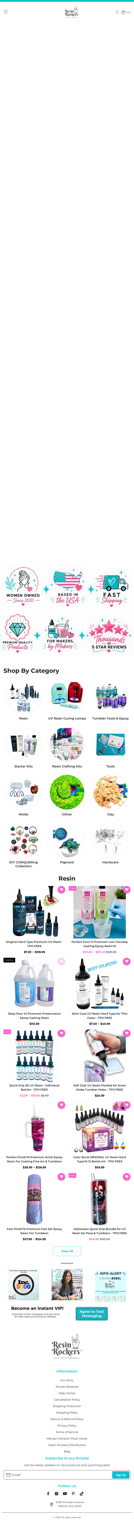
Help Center (67, 1393)
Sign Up (121, 1475)
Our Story (67, 1380)
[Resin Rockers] (71, 12)
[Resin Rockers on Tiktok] (82, 1494)
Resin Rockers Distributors (67, 1445)
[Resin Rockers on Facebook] (48, 1494)
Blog (67, 1451)
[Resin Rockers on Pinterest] (73, 1494)
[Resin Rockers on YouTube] (65, 1494)
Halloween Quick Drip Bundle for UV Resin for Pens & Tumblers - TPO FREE (99, 1231)
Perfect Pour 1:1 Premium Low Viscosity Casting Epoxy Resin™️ (100, 944)
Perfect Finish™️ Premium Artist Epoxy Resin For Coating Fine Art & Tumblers (34, 1159)
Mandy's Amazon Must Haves (67, 1438)
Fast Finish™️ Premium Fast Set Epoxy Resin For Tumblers (34, 1231)
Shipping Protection (67, 1406)
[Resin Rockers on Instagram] (56, 1494)
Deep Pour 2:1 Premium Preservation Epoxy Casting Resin (34, 1016)
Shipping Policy (67, 1412)
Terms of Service (67, 1432)
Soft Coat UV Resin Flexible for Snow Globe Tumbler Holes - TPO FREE (99, 1087)
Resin (67, 878)
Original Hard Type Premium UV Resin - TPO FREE (34, 944)
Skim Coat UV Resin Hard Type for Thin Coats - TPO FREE (100, 1016)
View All (67, 1251)
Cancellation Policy (67, 1399)
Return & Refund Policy (67, 1419)
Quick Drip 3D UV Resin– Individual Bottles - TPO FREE (34, 1087)
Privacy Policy (67, 1425)
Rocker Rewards (67, 1386)
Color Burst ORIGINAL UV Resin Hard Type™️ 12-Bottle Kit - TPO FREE (99, 1159)
